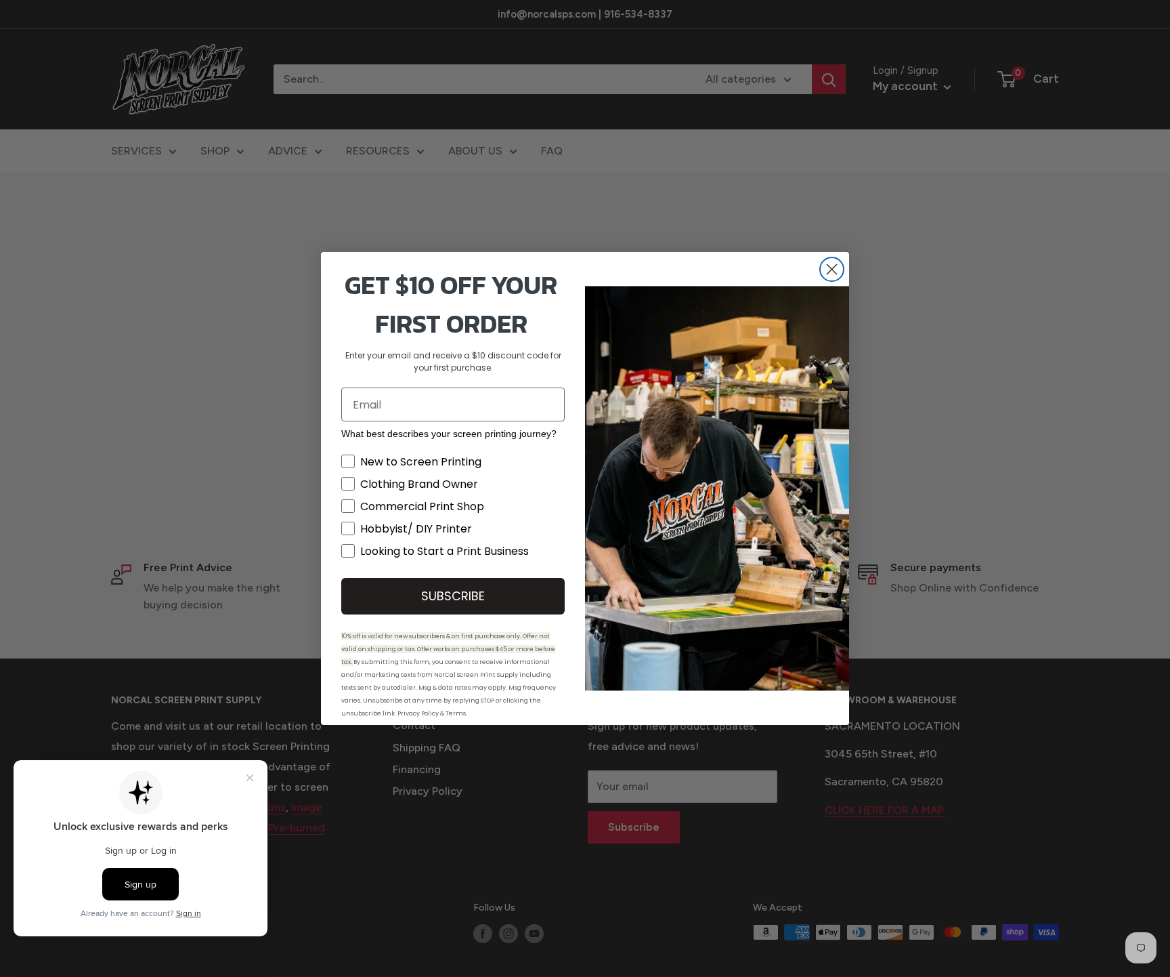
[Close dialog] (832, 269)
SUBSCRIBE (453, 595)
